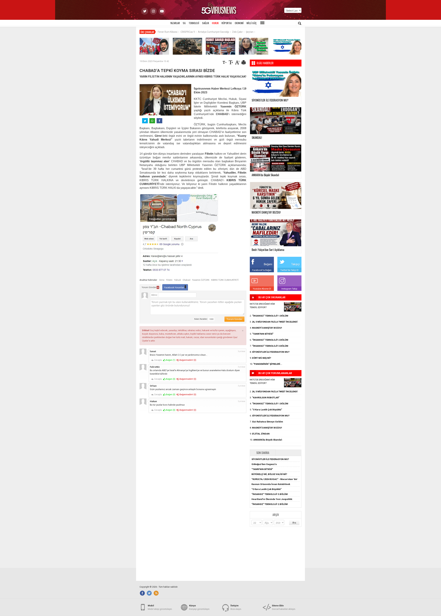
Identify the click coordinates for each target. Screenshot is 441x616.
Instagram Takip (289, 288)
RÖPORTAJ (227, 23)
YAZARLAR (175, 23)
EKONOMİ (239, 23)
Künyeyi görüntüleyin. (199, 607)
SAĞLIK (205, 23)
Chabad (186, 280)
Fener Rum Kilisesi (167, 31)
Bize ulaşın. (236, 607)
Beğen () (170, 360)
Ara (294, 522)
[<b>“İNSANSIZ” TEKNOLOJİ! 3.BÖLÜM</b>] (187, 46)
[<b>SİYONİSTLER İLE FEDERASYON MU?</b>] (286, 46)
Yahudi (177, 280)
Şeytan (249, 31)
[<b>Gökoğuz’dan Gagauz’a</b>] (154, 46)
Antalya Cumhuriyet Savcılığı (213, 31)
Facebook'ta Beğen (261, 270)
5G (184, 23)
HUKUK (215, 23)
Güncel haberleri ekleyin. (284, 607)
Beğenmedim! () (187, 360)
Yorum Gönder (150, 287)
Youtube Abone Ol (262, 288)
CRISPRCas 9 (188, 31)
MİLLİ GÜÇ (252, 23)
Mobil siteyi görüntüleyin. (160, 607)
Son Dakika (262, 453)
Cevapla (158, 360)
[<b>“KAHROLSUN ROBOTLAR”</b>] (220, 46)
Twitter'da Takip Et (289, 270)
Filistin (169, 280)
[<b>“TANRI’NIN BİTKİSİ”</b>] (253, 46)
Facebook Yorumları (174, 287)
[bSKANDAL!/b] (292, 307)
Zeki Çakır (237, 31)
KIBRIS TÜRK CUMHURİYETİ (225, 280)
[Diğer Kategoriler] (262, 23)
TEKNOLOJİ (194, 23)
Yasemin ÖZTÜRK (200, 280)
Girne (161, 280)
